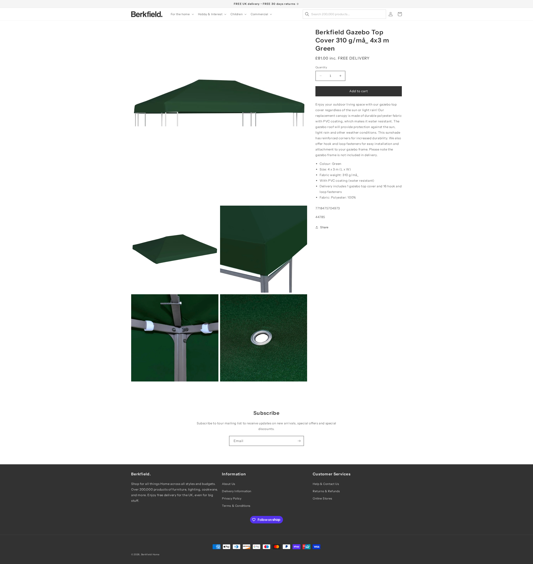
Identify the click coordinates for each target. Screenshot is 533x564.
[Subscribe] (299, 441)
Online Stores (322, 498)
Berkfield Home (150, 554)
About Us (228, 484)
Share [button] (324, 227)
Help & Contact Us (326, 484)
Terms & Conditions (236, 506)
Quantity (321, 67)
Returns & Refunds (326, 491)
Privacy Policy (231, 498)
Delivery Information (236, 491)
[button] (182, 14)
